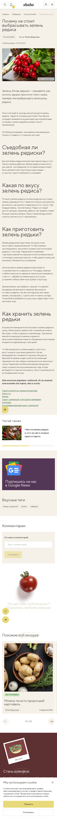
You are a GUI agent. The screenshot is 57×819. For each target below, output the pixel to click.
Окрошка (6, 402)
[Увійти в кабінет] (46, 4)
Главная (5, 14)
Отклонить (28, 812)
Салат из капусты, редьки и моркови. (20, 390)
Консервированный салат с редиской (20, 405)
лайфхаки (34, 506)
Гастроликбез (30, 14)
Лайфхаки (16, 14)
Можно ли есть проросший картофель (24, 702)
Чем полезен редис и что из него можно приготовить (37, 433)
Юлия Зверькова (32, 37)
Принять (28, 804)
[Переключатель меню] (52, 4)
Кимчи (5, 396)
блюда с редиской (10, 506)
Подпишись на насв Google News (21, 483)
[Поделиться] (5, 619)
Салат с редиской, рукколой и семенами (21, 399)
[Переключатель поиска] (4, 4)
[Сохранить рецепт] (5, 611)
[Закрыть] (52, 782)
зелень (24, 506)
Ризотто (6, 393)
